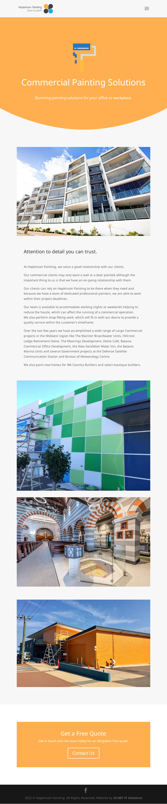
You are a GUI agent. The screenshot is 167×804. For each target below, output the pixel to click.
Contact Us (83, 753)
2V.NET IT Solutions (127, 798)
